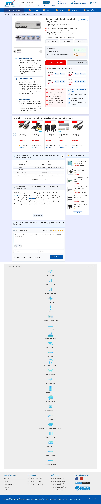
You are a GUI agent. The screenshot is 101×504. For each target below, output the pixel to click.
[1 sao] (54, 230)
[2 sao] (56, 230)
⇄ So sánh (83, 19)
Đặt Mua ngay (57, 63)
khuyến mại (74, 10)
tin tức (48, 10)
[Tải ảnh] (16, 246)
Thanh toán (90, 10)
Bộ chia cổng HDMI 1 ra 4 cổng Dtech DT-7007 (63, 136)
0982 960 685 (63, 3)
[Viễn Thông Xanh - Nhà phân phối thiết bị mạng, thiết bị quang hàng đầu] (10, 4)
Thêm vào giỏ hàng (79, 62)
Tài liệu (82, 41)
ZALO (63, 74)
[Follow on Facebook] (76, 478)
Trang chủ (6, 14)
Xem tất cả (77, 212)
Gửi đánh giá (55, 256)
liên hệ (60, 10)
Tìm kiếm (46, 2)
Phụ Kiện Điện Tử (15, 14)
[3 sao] (58, 230)
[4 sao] (60, 230)
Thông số (53, 41)
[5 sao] (63, 230)
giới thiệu (34, 10)
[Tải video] (20, 246)
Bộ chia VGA (17, 196)
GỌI (58, 74)
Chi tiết (68, 41)
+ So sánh (21, 147)
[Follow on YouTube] (81, 478)
